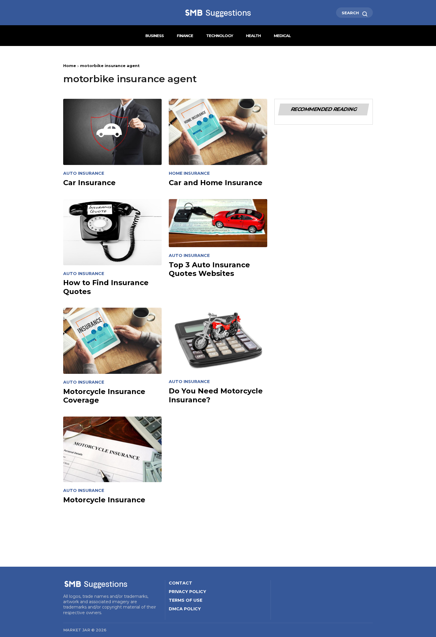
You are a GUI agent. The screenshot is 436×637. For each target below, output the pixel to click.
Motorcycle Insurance (104, 499)
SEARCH (351, 12)
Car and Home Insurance (215, 182)
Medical (282, 35)
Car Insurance (89, 182)
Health (253, 35)
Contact (180, 583)
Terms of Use (185, 600)
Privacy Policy (187, 591)
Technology (219, 35)
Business (154, 35)
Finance (185, 35)
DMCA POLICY (185, 608)
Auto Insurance (83, 173)
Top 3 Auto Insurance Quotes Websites (209, 269)
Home (69, 65)
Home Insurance (189, 173)
